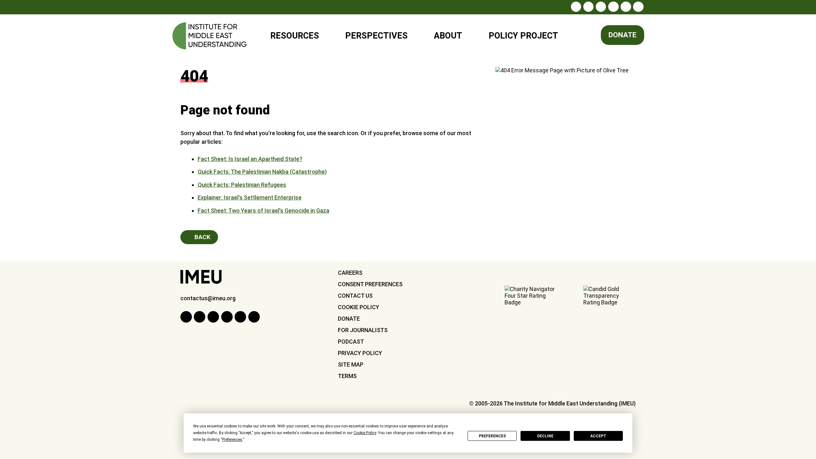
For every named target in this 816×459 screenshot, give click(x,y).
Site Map (350, 364)
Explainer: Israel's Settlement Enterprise (250, 197)
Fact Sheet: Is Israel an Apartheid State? (250, 159)
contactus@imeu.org (208, 298)
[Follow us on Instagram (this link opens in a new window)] (576, 7)
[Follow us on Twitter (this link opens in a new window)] (601, 7)
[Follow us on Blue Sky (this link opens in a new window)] (638, 7)
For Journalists (363, 330)
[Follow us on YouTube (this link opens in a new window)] (626, 7)
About (448, 36)
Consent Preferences (370, 284)
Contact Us (355, 295)
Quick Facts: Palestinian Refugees (242, 184)
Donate (622, 35)
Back (201, 237)
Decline (545, 436)
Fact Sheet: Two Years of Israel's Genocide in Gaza (263, 210)
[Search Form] (581, 36)
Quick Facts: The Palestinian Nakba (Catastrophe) (262, 171)
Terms (347, 376)
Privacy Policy (360, 353)
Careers (350, 272)
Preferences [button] (232, 439)
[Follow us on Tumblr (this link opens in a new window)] (613, 7)
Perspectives (376, 36)
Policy (519, 33)
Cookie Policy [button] (364, 433)
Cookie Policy (358, 307)
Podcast (351, 341)
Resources (294, 36)
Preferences (492, 436)
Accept (598, 436)
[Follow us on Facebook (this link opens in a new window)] (588, 7)
